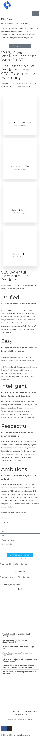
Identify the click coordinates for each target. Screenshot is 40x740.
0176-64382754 (20, 559)
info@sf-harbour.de (13, 585)
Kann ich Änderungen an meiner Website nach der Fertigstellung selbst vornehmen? (18, 666)
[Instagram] (9, 728)
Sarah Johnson (20, 210)
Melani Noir (20, 254)
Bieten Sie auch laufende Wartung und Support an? (17, 654)
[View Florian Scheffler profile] (20, 164)
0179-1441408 (20, 572)
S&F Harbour (14, 735)
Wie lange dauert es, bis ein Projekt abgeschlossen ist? (15, 641)
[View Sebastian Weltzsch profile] (20, 120)
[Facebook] (4, 728)
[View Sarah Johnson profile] (20, 208)
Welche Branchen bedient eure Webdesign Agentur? (18, 647)
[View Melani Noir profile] (20, 251)
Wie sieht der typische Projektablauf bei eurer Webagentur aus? (19, 660)
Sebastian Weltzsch (20, 122)
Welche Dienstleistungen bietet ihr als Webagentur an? (16, 635)
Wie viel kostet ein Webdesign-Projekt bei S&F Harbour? (19, 672)
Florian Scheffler (20, 166)
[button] (20, 635)
